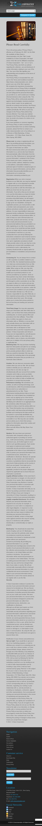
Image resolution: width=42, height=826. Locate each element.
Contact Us (9, 749)
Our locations (9, 745)
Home (8, 734)
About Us (8, 756)
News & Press (10, 739)
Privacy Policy (10, 764)
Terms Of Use (9, 747)
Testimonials (9, 762)
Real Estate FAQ (10, 758)
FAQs (7, 760)
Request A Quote (27, 15)
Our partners (9, 743)
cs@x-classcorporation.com (17, 801)
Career (8, 736)
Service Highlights (11, 741)
